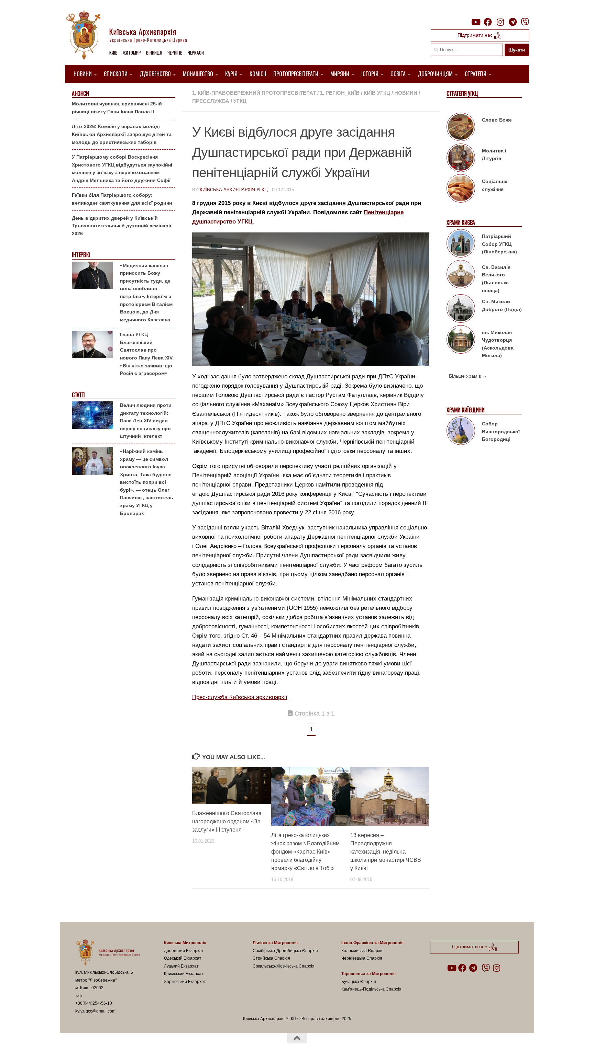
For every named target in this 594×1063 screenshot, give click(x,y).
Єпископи (116, 74)
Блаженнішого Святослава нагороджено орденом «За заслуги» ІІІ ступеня (227, 821)
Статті (78, 395)
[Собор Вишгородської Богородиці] (461, 431)
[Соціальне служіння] (461, 189)
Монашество (198, 74)
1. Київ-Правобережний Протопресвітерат (254, 93)
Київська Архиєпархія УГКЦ (234, 189)
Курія (231, 74)
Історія (369, 74)
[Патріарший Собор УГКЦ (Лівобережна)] (461, 244)
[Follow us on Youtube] (475, 22)
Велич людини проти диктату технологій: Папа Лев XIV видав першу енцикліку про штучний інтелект (146, 420)
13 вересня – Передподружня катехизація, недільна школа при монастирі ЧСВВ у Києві (385, 851)
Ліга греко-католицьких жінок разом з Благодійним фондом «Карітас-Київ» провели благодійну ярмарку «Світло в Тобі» (305, 851)
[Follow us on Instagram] (500, 22)
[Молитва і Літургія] (461, 159)
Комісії (258, 74)
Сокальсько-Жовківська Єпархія (284, 966)
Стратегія (475, 74)
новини (405, 93)
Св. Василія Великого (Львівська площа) (496, 278)
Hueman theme (155, 1049)
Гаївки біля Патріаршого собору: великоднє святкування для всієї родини (122, 199)
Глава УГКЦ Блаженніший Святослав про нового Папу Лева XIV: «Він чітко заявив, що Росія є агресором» (147, 354)
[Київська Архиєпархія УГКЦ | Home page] (132, 36)
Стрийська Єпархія (271, 958)
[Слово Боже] (461, 128)
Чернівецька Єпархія (361, 958)
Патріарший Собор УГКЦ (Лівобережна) (499, 243)
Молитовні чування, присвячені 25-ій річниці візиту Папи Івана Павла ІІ (117, 107)
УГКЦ (239, 101)
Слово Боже (497, 120)
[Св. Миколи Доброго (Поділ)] (461, 309)
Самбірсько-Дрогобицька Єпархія (285, 950)
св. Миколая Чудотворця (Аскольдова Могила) (498, 344)
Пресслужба (210, 101)
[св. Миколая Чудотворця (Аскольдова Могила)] (461, 340)
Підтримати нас (476, 35)
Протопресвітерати (295, 74)
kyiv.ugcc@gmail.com (95, 1011)
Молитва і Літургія (494, 154)
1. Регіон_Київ (340, 93)
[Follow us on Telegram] (512, 22)
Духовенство (155, 74)
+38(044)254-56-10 (93, 1003)
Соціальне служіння (494, 185)
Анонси (80, 94)
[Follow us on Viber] (525, 22)
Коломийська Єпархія (362, 950)
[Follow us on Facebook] (488, 22)
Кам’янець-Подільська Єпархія (371, 989)
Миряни (339, 74)
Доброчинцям (435, 74)
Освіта (398, 74)
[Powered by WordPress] (101, 1049)
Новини (83, 74)
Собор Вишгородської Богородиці (501, 431)
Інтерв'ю (81, 255)
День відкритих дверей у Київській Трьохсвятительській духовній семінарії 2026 (121, 225)
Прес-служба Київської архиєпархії (239, 697)
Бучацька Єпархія (358, 981)
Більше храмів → (468, 376)
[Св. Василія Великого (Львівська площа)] (461, 275)
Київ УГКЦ (377, 93)
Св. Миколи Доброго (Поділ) (502, 305)
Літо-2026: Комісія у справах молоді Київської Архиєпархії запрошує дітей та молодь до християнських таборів (122, 134)
